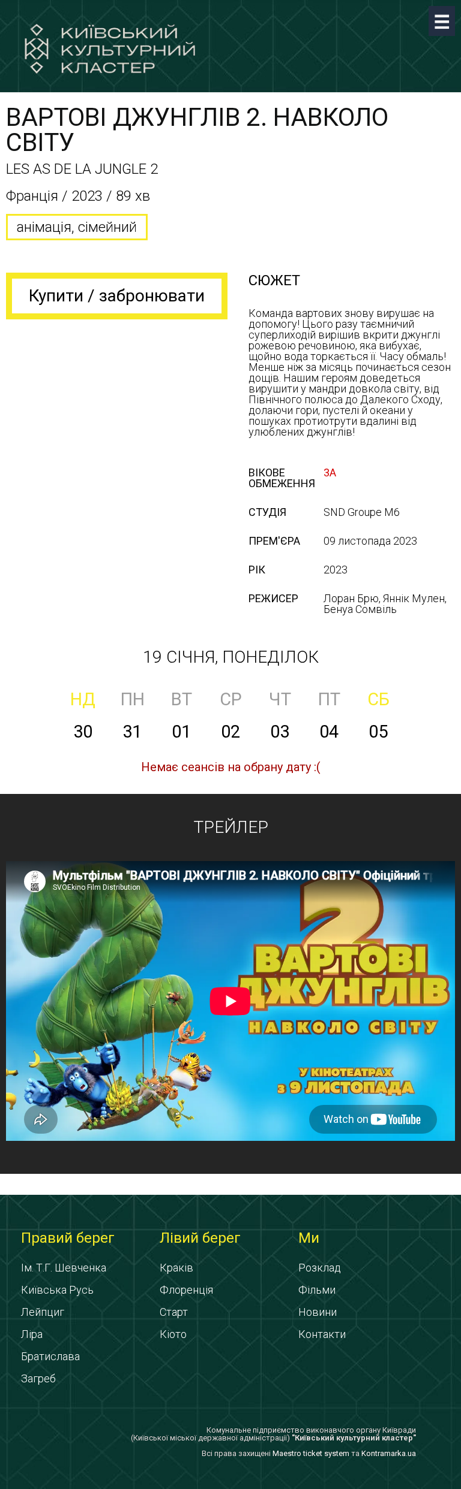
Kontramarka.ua (388, 1453)
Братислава (50, 1356)
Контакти (322, 1334)
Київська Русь (57, 1289)
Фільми (317, 1289)
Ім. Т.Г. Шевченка (63, 1267)
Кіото (173, 1334)
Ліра (32, 1334)
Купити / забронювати (117, 296)
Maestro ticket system (311, 1453)
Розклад (319, 1267)
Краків (176, 1267)
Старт (174, 1312)
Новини (317, 1312)
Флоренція (186, 1289)
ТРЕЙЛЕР (230, 827)
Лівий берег (200, 1238)
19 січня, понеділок (231, 657)
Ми (308, 1238)
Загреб (38, 1378)
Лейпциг (42, 1312)
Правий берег (68, 1238)
